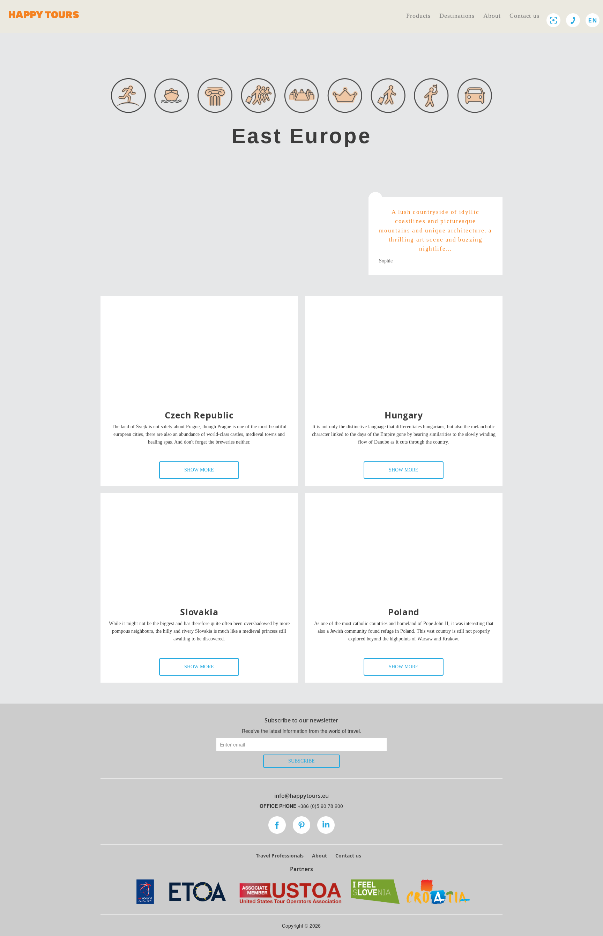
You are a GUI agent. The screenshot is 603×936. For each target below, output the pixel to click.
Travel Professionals (280, 855)
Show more (199, 470)
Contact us (524, 15)
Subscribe (301, 761)
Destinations (457, 15)
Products (418, 15)
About (492, 15)
